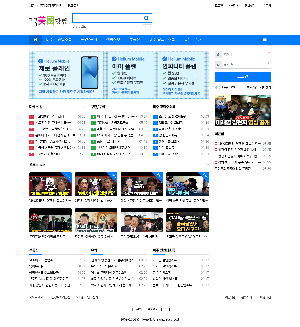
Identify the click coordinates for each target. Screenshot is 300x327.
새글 (31, 5)
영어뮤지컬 (36, 266)
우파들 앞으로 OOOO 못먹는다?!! (187, 237)
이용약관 (230, 297)
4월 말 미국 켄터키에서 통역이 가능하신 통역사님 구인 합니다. (115, 129)
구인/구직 (98, 107)
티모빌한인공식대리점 (47, 116)
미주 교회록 (79, 27)
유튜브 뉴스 (37, 165)
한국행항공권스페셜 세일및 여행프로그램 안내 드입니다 (53, 141)
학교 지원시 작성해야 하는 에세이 (112, 285)
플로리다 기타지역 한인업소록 (172, 285)
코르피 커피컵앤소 (41, 260)
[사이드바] (264, 40)
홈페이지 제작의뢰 (51, 5)
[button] (42, 75)
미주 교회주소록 (164, 107)
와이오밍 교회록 (167, 154)
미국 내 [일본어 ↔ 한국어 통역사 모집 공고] (115, 116)
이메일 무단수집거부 (88, 297)
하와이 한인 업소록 (165, 279)
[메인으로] (35, 40)
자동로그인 (228, 87)
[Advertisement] (242, 204)
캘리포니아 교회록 (169, 123)
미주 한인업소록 (164, 250)
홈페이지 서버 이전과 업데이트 (53, 135)
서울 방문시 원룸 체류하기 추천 (49, 285)
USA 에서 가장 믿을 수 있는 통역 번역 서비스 (115, 135)
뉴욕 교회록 (164, 148)
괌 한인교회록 (166, 135)
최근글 (219, 134)
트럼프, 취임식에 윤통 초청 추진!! (96, 237)
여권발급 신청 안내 (45, 154)
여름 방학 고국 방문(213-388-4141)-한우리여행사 (53, 129)
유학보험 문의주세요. (104, 266)
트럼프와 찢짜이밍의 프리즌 (47, 237)
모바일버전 (264, 297)
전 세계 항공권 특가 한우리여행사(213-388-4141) (114, 260)
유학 (94, 250)
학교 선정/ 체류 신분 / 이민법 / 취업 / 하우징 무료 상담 (114, 279)
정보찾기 (250, 5)
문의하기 (246, 297)
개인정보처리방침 (59, 297)
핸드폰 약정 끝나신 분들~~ (51, 123)
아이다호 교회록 (167, 141)
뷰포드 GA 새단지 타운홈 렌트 (49, 279)
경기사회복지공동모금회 (110, 123)
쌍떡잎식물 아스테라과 (44, 273)
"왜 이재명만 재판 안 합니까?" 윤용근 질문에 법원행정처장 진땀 (50, 201)
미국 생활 (35, 107)
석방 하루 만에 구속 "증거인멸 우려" (187, 201)
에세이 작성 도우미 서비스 (112, 154)
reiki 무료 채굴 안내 (108, 141)
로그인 (219, 5)
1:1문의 (266, 5)
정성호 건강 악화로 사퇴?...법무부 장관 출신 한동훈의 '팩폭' (142, 201)
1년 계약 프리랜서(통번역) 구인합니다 (115, 148)
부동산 (33, 250)
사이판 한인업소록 (165, 260)
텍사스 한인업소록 (165, 266)
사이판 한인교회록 (169, 129)
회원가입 (234, 5)
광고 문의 (73, 5)
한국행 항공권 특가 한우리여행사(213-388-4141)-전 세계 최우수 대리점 (53, 148)
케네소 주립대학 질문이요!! (108, 273)
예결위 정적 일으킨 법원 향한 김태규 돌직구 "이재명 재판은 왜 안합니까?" (96, 201)
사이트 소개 (36, 297)
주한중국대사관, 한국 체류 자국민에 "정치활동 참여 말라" (142, 237)
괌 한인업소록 (162, 273)
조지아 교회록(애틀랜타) (173, 116)
